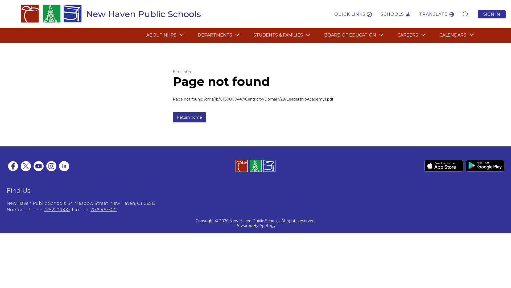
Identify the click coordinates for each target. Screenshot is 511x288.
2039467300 (103, 209)
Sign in (491, 14)
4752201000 (57, 209)
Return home (189, 117)
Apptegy (267, 225)
